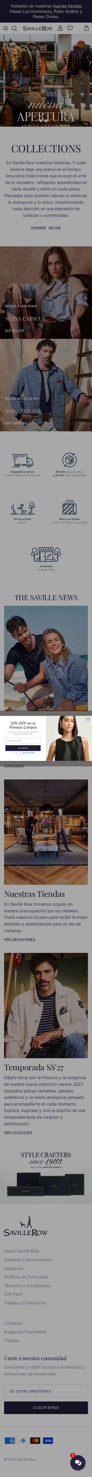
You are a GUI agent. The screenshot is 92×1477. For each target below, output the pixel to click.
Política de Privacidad (29, 752)
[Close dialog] (88, 719)
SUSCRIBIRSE (23, 748)
